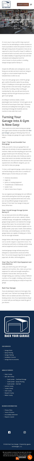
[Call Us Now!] (29, 457)
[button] (31, 4)
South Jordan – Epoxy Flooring (15, 381)
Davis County (8, 374)
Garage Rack (17, 15)
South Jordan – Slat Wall (14, 384)
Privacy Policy (8, 410)
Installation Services (10, 357)
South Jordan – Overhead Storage (16, 379)
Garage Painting (9, 355)
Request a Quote (9, 417)
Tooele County (9, 388)
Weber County (9, 395)
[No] (32, 455)
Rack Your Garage (12, 26)
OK (17, 458)
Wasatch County (9, 393)
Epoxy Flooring (9, 352)
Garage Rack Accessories (12, 359)
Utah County (8, 391)
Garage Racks (8, 350)
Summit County (9, 386)
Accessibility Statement (11, 414)
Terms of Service (9, 412)
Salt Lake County (9, 376)
